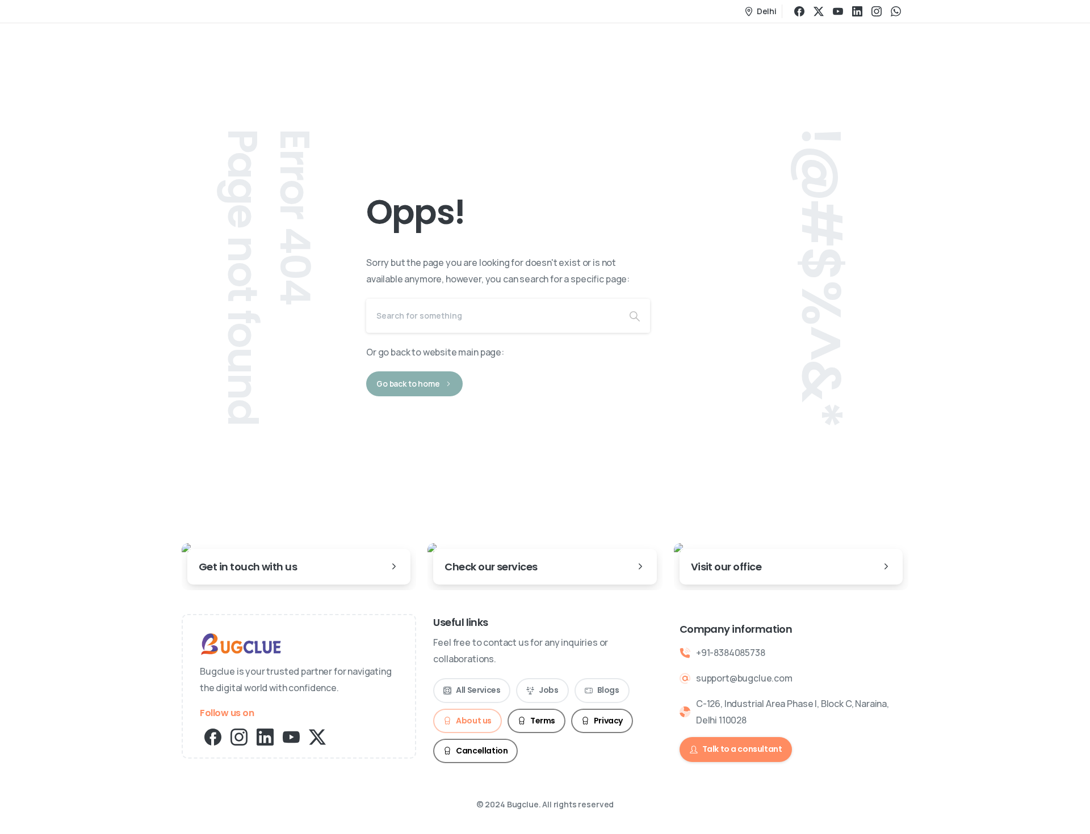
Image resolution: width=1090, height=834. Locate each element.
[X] (818, 11)
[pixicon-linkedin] (265, 736)
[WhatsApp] (895, 11)
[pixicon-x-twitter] (317, 736)
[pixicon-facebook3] (213, 736)
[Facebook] (799, 11)
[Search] (634, 316)
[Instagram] (876, 11)
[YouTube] (838, 11)
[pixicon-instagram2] (239, 736)
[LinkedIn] (857, 11)
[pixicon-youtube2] (291, 736)
